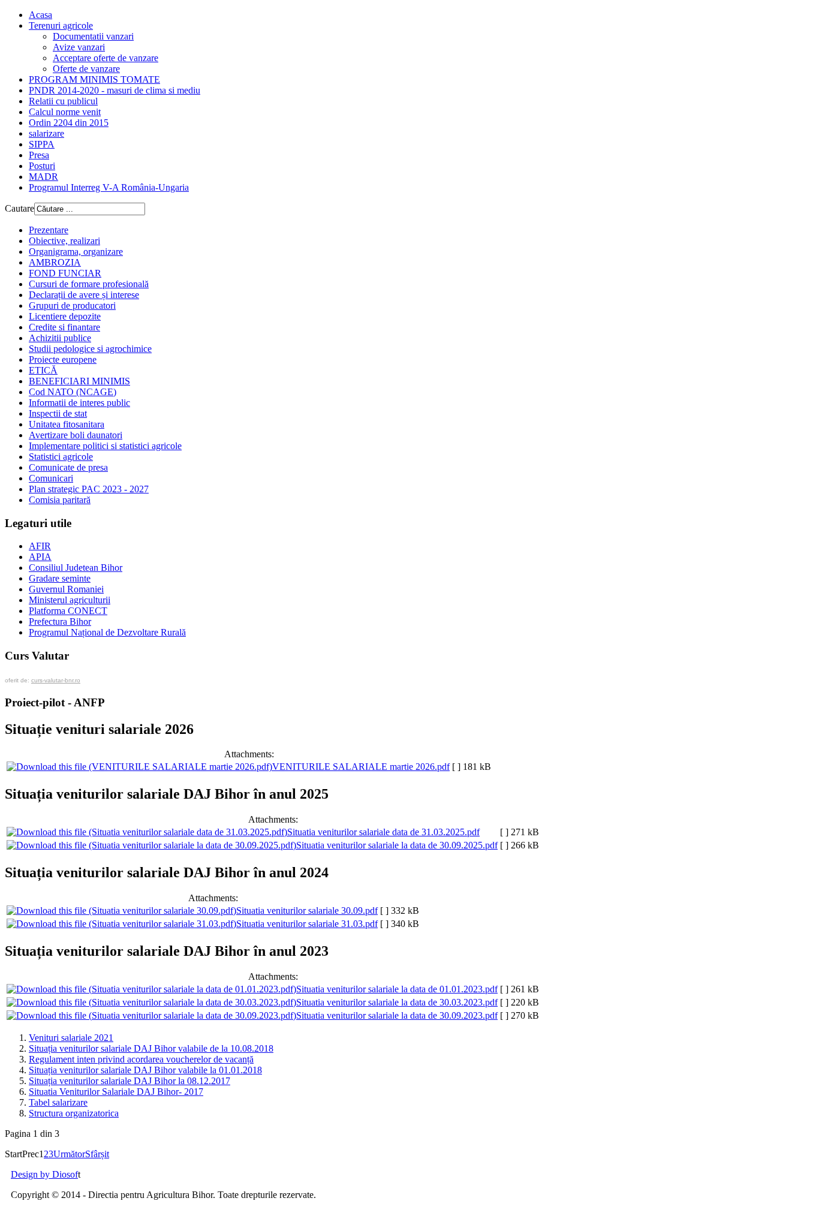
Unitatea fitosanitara (66, 424)
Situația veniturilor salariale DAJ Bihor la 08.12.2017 (129, 1081)
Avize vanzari (79, 47)
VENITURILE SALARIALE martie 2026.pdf (361, 766)
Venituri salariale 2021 (71, 1038)
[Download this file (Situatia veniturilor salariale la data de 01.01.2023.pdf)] (151, 989)
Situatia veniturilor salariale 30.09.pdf (307, 910)
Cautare (19, 208)
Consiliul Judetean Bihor (75, 567)
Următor (69, 1154)
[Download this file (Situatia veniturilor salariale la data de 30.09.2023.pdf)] (151, 1015)
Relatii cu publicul (63, 101)
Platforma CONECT (68, 611)
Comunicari (51, 478)
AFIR (40, 546)
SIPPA (42, 144)
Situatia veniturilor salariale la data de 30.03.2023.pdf (397, 1002)
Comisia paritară (60, 500)
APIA (40, 557)
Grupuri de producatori (72, 305)
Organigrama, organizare (76, 251)
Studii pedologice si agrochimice (90, 349)
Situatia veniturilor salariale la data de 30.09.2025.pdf (397, 845)
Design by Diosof (44, 1174)
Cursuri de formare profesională (89, 284)
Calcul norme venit (65, 112)
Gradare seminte (60, 578)
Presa (39, 155)
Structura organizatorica (74, 1113)
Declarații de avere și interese (84, 295)
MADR (43, 176)
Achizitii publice (60, 338)
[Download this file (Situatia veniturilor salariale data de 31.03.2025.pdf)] (147, 832)
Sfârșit (97, 1154)
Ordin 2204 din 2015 (69, 123)
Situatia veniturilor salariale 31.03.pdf (307, 924)
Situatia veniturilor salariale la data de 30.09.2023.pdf (397, 1015)
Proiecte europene (63, 359)
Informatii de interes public (79, 403)
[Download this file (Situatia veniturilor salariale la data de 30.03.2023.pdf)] (151, 1002)
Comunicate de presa (68, 467)
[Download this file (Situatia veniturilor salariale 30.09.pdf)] (121, 910)
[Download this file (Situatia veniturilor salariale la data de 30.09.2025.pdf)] (151, 845)
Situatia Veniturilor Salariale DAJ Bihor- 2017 (116, 1091)
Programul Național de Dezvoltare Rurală (107, 632)
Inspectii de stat (58, 413)
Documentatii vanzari (93, 36)
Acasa (40, 15)
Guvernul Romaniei (66, 589)
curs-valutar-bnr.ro (55, 680)
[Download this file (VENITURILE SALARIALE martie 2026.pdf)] (139, 766)
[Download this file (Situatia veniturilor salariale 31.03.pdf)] (121, 924)
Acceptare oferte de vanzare (105, 58)
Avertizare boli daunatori (75, 435)
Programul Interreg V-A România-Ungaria (109, 187)
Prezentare (48, 230)
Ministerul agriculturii (69, 600)
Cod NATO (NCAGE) (72, 392)
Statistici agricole (61, 457)
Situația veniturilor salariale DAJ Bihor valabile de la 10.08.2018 (151, 1048)
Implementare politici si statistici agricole (105, 446)
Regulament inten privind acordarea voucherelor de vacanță (141, 1059)
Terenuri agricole (61, 25)
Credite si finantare (64, 327)
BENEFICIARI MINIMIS (79, 381)
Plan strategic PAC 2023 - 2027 (89, 489)
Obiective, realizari (64, 241)
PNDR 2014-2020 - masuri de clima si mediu (114, 90)
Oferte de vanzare (86, 69)
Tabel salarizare (58, 1102)
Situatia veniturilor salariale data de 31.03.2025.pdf (383, 832)
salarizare (46, 133)
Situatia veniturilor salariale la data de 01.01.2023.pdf (397, 989)
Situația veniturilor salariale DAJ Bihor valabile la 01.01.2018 (145, 1070)
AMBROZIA (55, 262)
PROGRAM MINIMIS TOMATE (94, 79)
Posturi (42, 166)
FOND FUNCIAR (65, 273)
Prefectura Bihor (60, 621)
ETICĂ (43, 370)
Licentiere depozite (65, 316)
